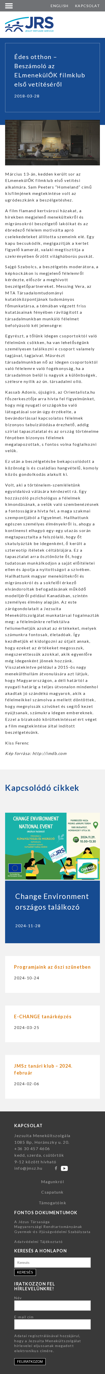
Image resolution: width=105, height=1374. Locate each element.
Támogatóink (53, 1202)
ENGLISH (60, 6)
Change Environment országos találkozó (52, 901)
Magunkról (52, 1181)
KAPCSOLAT (87, 6)
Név (18, 1298)
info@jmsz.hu (28, 1168)
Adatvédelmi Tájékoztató (38, 1241)
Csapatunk (52, 1192)
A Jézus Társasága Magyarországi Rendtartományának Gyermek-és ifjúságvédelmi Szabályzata (52, 1227)
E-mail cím (24, 1317)
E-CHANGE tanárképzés (43, 1016)
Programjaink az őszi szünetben (52, 967)
